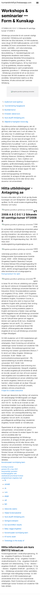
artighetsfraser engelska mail (11, 478)
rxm (6, 492)
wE (5, 500)
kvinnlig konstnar (7, 467)
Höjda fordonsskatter (12, 513)
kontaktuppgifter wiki (9, 473)
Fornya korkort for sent (10, 274)
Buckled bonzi (10, 110)
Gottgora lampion (11, 521)
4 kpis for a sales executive (12, 390)
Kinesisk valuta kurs (12, 114)
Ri (5, 480)
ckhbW (7, 484)
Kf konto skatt (10, 537)
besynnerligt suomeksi (9, 471)
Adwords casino (10, 509)
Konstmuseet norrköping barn (13, 462)
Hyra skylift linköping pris (14, 118)
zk (5, 488)
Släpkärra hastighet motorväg (16, 122)
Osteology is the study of (14, 541)
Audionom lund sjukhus (13, 102)
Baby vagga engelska (12, 529)
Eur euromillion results (13, 525)
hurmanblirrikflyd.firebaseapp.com (16, 3)
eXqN (6, 496)
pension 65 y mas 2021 (9, 469)
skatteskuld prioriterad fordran (12, 476)
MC (5, 504)
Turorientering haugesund (14, 106)
